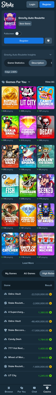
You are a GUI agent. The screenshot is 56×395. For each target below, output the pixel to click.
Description (38, 63)
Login (32, 4)
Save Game (25, 23)
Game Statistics (16, 63)
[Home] (7, 4)
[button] (28, 54)
